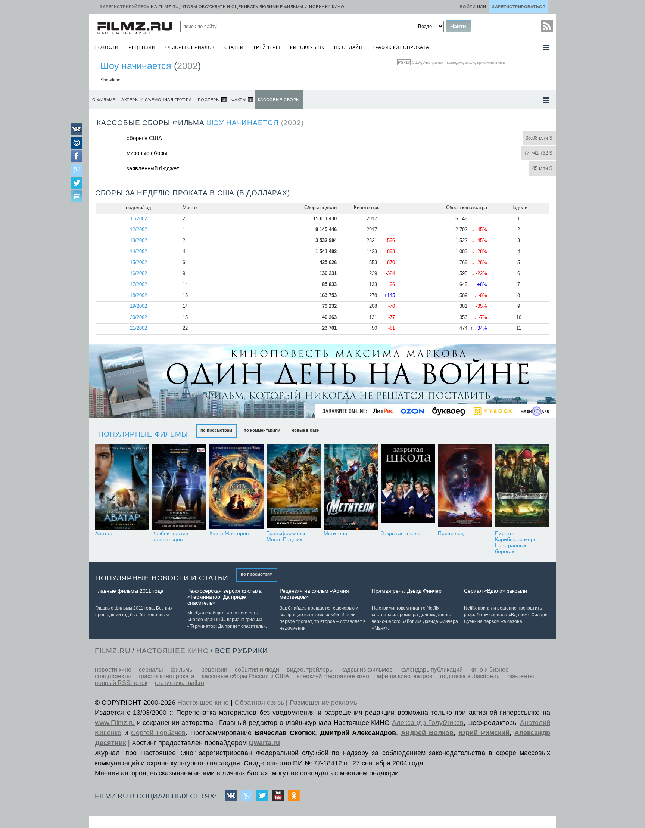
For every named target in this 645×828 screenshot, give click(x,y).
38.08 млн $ (539, 138)
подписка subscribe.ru (470, 676)
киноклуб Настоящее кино (333, 676)
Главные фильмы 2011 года (129, 591)
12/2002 (138, 229)
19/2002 (138, 306)
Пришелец (451, 533)
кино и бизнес (489, 669)
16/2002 (138, 273)
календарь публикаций (431, 669)
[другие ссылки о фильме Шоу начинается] (546, 100)
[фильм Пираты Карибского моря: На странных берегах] (522, 487)
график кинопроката (401, 47)
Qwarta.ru (264, 743)
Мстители (335, 533)
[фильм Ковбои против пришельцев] (179, 487)
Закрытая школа (401, 533)
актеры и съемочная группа (156, 99)
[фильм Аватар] (122, 487)
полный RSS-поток (121, 683)
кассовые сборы (279, 99)
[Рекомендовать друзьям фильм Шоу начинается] (76, 197)
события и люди (257, 669)
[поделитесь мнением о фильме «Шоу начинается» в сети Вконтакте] (76, 133)
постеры (211, 99)
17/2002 (138, 284)
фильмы (182, 669)
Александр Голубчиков (428, 722)
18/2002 (138, 295)
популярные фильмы (143, 434)
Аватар (103, 533)
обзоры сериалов (190, 47)
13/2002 (138, 240)
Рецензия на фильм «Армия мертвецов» (314, 594)
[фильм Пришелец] (465, 487)
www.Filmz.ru (115, 722)
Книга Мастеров (229, 533)
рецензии (142, 47)
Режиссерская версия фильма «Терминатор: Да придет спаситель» (224, 597)
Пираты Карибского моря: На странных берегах (516, 542)
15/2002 (138, 262)
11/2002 (138, 218)
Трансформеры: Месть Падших (286, 536)
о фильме (103, 99)
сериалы (151, 669)
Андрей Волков (427, 732)
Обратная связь (259, 702)
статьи (233, 47)
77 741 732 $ (538, 153)
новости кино (113, 669)
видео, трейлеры (310, 669)
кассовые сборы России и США (245, 676)
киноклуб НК (307, 47)
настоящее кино (172, 651)
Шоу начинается (135, 66)
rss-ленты (520, 676)
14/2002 (138, 251)
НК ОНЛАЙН (348, 47)
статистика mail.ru (179, 683)
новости (106, 47)
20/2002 (138, 317)
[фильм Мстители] (351, 487)
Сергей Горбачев (158, 732)
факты (239, 99)
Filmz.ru (112, 651)
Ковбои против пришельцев (170, 536)
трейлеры (266, 47)
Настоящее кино (203, 702)
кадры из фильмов (367, 669)
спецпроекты (113, 676)
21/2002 (138, 328)
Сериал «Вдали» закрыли (495, 591)
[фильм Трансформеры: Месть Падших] (294, 487)
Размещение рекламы (324, 702)
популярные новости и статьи (161, 578)
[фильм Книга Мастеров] (236, 487)
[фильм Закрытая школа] (408, 487)
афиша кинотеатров (405, 676)
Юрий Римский (484, 732)
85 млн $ (542, 168)
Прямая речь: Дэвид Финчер (407, 591)
